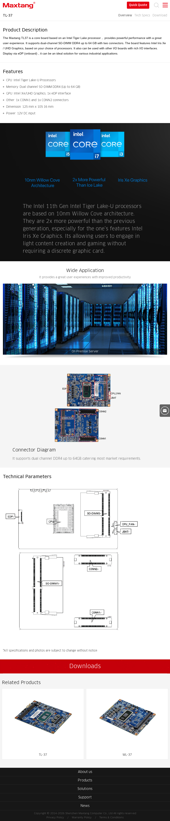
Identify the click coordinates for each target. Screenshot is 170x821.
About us (85, 772)
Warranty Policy (82, 817)
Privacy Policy (55, 817)
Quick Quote (138, 5)
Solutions (85, 789)
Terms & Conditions (111, 817)
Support (85, 797)
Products (85, 780)
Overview (125, 15)
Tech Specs (142, 15)
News (85, 806)
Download (160, 15)
